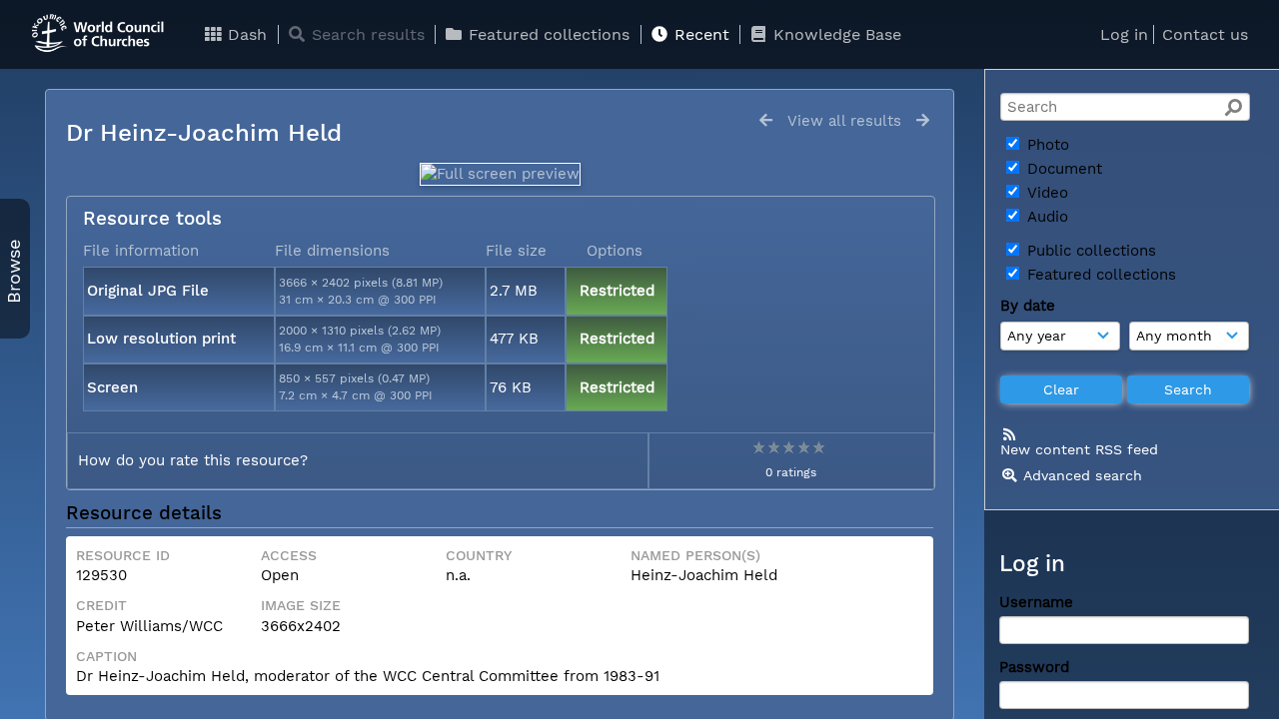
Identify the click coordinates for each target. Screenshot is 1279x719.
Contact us (1205, 34)
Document (1062, 169)
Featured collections (547, 34)
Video (1045, 193)
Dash (245, 34)
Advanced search (1082, 475)
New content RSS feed (1079, 449)
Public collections (1089, 251)
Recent (699, 34)
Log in (1124, 34)
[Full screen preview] (500, 174)
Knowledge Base (834, 34)
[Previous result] (765, 120)
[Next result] (922, 120)
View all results (844, 121)
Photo (1045, 145)
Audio (1045, 217)
